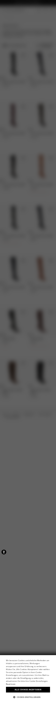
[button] (28, 697)
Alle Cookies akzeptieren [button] (28, 689)
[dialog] (28, 678)
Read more (11, 684)
